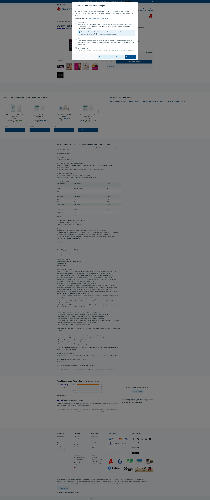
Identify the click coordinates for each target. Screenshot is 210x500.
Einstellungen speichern (105, 57)
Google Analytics (110, 31)
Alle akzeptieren (130, 57)
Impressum (105, 18)
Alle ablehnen (119, 57)
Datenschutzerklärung (94, 18)
